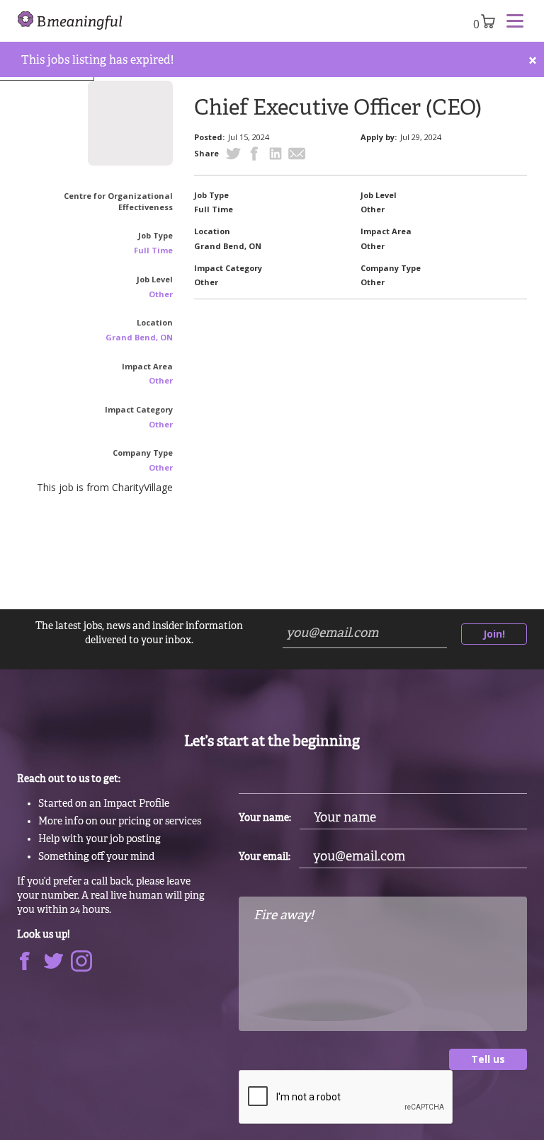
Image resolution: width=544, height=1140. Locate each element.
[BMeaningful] (70, 21)
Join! (494, 633)
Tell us (488, 1059)
